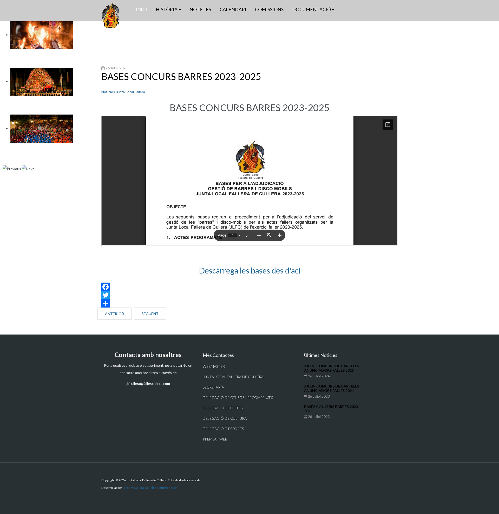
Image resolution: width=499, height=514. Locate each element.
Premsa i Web (215, 439)
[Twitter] (249, 295)
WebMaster (214, 366)
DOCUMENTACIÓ (312, 9)
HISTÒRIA (167, 9)
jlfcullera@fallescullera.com (148, 383)
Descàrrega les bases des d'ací (249, 270)
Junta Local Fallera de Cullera (233, 377)
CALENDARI (233, 9)
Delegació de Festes (222, 408)
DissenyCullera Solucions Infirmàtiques (150, 488)
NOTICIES (200, 9)
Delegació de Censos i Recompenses (238, 397)
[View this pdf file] (249, 277)
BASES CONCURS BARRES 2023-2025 (181, 76)
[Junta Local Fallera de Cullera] (110, 15)
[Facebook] (249, 287)
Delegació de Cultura (225, 418)
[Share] (249, 303)
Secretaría (213, 387)
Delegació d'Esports (223, 428)
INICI (141, 9)
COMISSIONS (269, 9)
